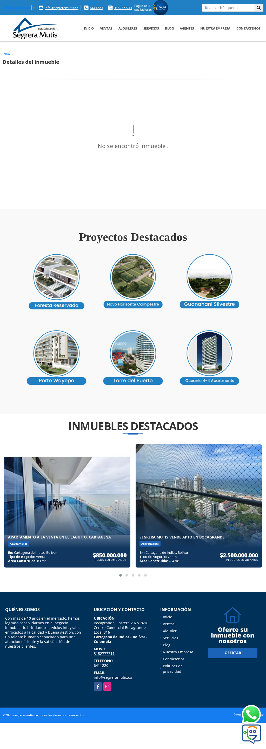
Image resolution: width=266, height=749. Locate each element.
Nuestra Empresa (215, 28)
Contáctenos (248, 28)
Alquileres (127, 28)
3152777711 (123, 7)
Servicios (151, 28)
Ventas (106, 28)
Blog (169, 28)
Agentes (187, 28)
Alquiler (170, 630)
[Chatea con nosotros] (241, 714)
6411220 (96, 7)
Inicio (89, 28)
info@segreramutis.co (61, 7)
